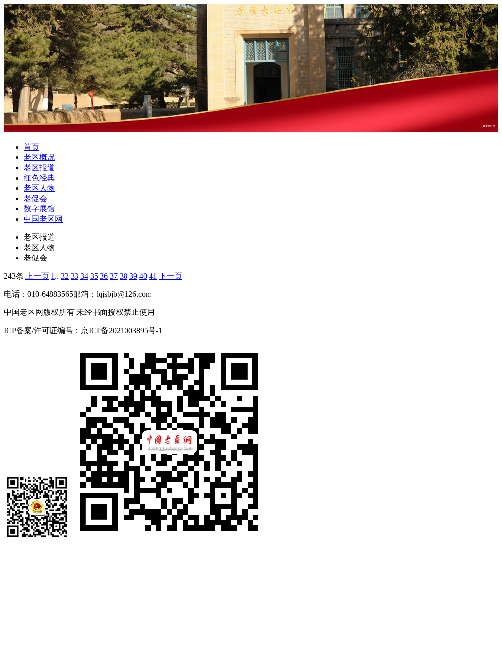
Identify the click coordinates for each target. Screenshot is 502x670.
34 (84, 276)
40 (143, 276)
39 (133, 276)
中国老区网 (43, 219)
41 (153, 276)
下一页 (170, 276)
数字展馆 (39, 209)
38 (123, 276)
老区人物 (39, 188)
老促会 (35, 198)
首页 (31, 147)
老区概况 (39, 157)
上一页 (37, 276)
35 (94, 276)
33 (74, 276)
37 (114, 276)
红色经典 (39, 178)
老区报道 (39, 167)
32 (65, 276)
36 (104, 276)
